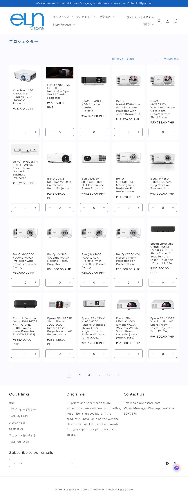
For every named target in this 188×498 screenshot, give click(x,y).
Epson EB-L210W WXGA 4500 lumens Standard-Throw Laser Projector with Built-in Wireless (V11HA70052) (94, 328)
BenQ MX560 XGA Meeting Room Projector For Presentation (128, 259)
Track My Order (18, 416)
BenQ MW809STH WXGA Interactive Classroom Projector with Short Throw (162, 109)
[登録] (71, 463)
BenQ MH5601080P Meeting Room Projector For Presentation (126, 185)
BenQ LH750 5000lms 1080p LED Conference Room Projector (93, 183)
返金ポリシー (72, 489)
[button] (62, 17)
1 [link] (69, 374)
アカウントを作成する (22, 435)
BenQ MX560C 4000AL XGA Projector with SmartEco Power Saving (93, 261)
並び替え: (117, 58)
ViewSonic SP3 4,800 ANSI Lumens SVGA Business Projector (23, 97)
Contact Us (16, 428)
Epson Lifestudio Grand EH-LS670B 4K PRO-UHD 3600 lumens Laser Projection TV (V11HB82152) (25, 326)
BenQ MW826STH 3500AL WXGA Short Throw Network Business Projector (25, 170)
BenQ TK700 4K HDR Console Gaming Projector (92, 106)
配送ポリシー (126, 489)
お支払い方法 (17, 422)
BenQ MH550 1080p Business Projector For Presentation (161, 183)
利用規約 (112, 489)
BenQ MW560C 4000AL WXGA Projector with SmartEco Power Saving (24, 261)
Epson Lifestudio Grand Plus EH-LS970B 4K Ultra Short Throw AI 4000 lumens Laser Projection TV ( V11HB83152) (161, 253)
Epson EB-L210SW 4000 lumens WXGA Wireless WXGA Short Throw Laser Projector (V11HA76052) (127, 328)
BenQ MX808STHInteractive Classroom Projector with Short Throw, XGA (128, 107)
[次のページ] (119, 375)
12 (108, 374)
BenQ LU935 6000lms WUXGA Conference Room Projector (59, 183)
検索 (12, 402)
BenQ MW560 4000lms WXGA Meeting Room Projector (58, 259)
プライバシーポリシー (22, 409)
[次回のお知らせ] (177, 3)
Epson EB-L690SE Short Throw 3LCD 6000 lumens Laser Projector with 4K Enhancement (59, 326)
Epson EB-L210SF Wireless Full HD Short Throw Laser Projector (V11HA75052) (162, 324)
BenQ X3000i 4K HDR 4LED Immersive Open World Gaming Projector (58, 91)
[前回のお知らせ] (10, 3)
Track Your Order (19, 441)
